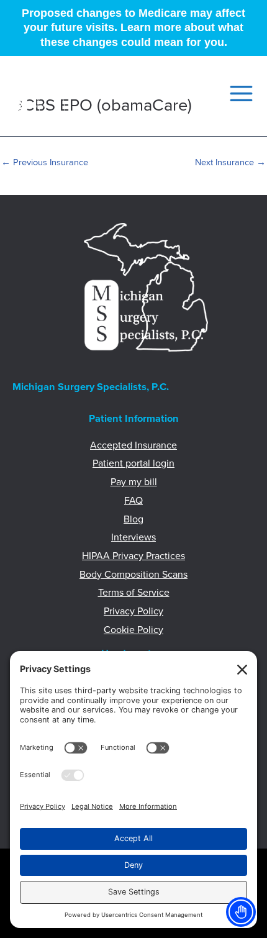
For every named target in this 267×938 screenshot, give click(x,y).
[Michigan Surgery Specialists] (38, 93)
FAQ (133, 500)
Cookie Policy (133, 630)
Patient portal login (133, 463)
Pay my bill (134, 482)
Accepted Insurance (133, 445)
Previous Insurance (44, 162)
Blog (133, 519)
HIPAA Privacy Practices (133, 556)
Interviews (133, 537)
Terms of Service (134, 592)
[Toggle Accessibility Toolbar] (241, 912)
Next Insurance (230, 162)
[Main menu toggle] (237, 93)
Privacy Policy (133, 611)
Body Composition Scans (133, 574)
